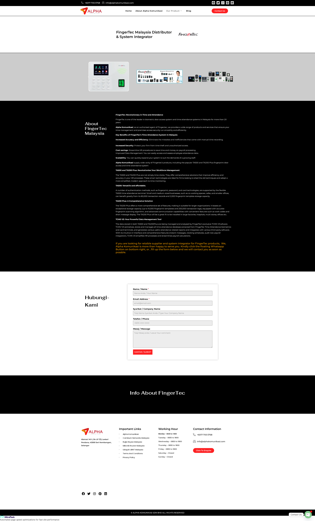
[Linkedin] (232, 2)
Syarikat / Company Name (146, 309)
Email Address (141, 299)
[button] (88, 76)
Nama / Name (141, 289)
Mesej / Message (141, 329)
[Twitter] (218, 2)
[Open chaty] (308, 514)
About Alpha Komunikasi (149, 11)
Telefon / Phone (141, 319)
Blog (188, 11)
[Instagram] (222, 2)
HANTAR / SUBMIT (142, 352)
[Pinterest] (227, 2)
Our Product (173, 11)
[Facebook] (213, 2)
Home (128, 11)
